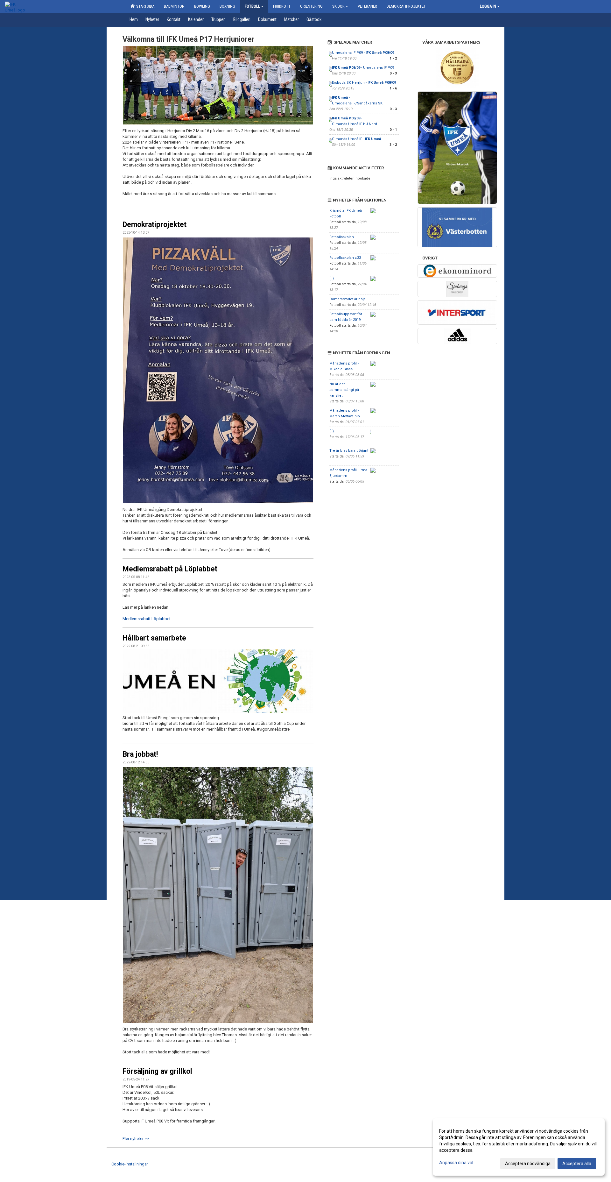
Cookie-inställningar (129, 1164)
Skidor (338, 6)
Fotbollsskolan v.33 (345, 258)
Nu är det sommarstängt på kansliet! (344, 390)
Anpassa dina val (456, 1162)
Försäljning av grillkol (157, 1071)
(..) (331, 278)
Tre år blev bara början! (348, 451)
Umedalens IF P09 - (363, 53)
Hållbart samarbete (154, 638)
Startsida (144, 6)
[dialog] (519, 1147)
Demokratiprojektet (154, 224)
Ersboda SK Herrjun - (364, 83)
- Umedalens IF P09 (363, 68)
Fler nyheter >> (136, 1138)
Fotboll (252, 6)
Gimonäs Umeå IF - (356, 139)
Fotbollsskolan (341, 237)
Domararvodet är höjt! (347, 299)
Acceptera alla (576, 1163)
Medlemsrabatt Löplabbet (147, 618)
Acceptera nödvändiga (528, 1163)
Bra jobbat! (140, 754)
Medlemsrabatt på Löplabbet (170, 569)
